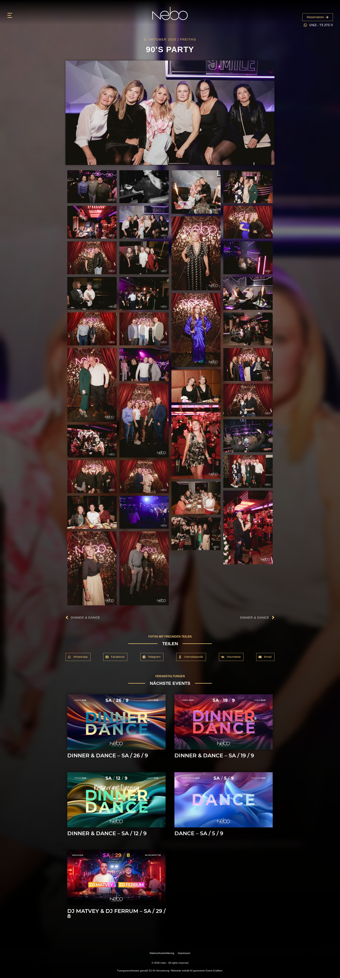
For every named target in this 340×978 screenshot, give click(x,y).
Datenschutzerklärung (162, 953)
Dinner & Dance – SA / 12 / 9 (107, 833)
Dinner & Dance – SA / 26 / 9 (107, 755)
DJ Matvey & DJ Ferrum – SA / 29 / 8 (116, 913)
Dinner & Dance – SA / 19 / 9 (214, 755)
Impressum (184, 953)
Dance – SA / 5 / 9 (198, 833)
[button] (78, 657)
